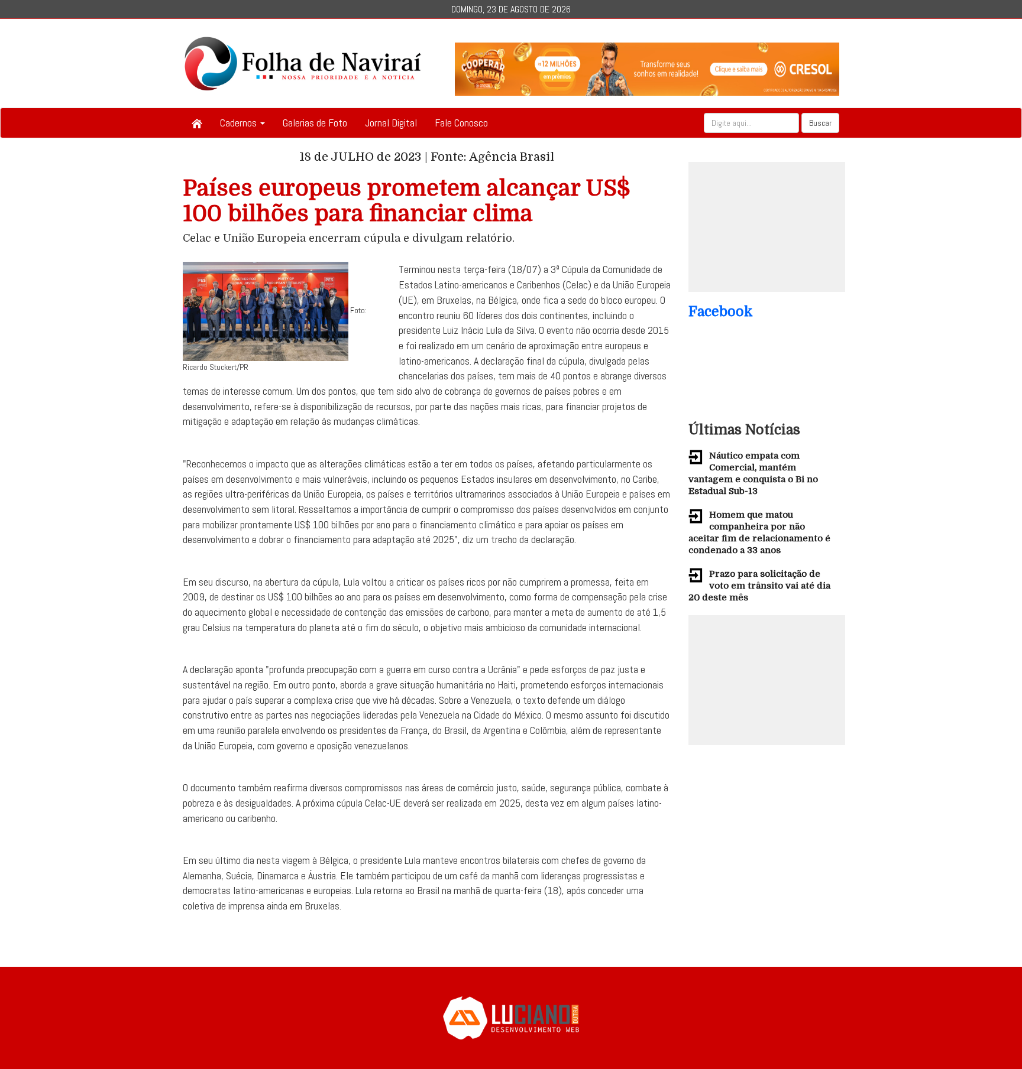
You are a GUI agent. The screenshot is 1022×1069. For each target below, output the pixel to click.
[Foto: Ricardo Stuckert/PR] (265, 311)
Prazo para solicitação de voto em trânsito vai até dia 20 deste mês (759, 585)
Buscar (820, 123)
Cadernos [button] (239, 122)
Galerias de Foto (315, 122)
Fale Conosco (461, 122)
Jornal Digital (391, 122)
